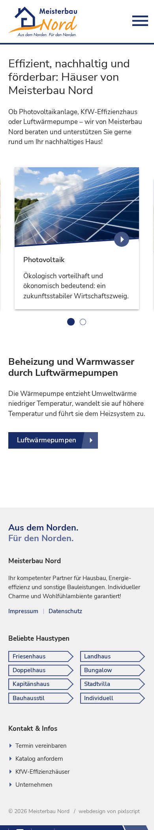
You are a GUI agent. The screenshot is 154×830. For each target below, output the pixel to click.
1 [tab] (71, 322)
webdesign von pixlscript (109, 811)
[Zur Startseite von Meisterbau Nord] (42, 21)
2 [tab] (83, 322)
